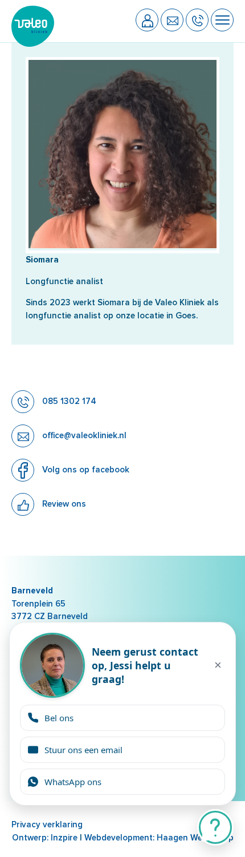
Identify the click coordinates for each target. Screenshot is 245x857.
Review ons (63, 504)
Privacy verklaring (47, 824)
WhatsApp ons (72, 781)
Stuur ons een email (83, 749)
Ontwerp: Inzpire (44, 837)
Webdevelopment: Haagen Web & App (159, 837)
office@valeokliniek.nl (83, 435)
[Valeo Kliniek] (32, 44)
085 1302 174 (68, 401)
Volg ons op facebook (84, 469)
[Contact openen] (215, 827)
